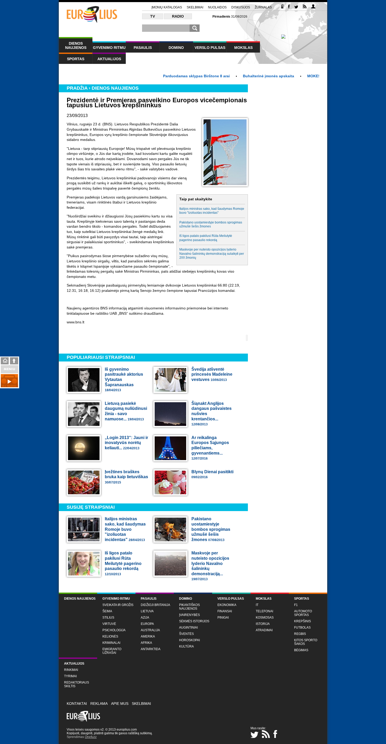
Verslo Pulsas (210, 47)
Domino (176, 47)
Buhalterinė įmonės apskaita (252, 76)
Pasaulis (143, 47)
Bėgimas (301, 650)
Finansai (224, 611)
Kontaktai (77, 703)
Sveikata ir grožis (117, 605)
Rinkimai (71, 670)
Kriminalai (111, 643)
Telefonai (264, 611)
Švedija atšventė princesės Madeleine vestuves (211, 374)
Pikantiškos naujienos (189, 606)
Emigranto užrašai (111, 651)
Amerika (148, 636)
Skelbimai (195, 7)
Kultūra (186, 646)
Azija (145, 617)
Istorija (263, 624)
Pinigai (223, 617)
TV (152, 16)
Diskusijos (240, 7)
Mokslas (243, 47)
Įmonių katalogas (167, 7)
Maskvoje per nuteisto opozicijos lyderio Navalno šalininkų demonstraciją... (210, 566)
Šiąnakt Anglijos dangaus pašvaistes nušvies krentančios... (211, 413)
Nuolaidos (217, 7)
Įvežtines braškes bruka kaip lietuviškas (126, 477)
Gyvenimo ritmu (109, 47)
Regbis (300, 634)
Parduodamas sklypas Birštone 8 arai (180, 76)
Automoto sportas (303, 613)
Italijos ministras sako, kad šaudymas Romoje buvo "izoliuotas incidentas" (211, 211)
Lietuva (147, 611)
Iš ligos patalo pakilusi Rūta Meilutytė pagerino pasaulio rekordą (205, 238)
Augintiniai (188, 627)
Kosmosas (265, 617)
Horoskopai (189, 640)
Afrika (146, 643)
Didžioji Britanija (155, 605)
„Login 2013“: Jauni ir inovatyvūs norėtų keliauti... (126, 442)
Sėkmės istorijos (194, 621)
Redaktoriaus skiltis (76, 684)
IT (257, 605)
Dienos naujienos (75, 45)
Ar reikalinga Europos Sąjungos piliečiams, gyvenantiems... (210, 447)
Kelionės (110, 636)
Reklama (99, 703)
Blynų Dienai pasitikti (212, 474)
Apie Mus (119, 703)
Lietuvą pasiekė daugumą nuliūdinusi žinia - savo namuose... (126, 411)
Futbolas (302, 627)
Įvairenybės (189, 615)
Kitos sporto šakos (305, 642)
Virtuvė (109, 624)
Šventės (186, 634)
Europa (147, 624)
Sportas (75, 59)
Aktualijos (109, 59)
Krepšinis (302, 621)
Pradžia (77, 88)
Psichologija (114, 630)
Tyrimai (70, 676)
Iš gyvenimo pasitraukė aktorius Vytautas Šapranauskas (124, 379)
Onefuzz (91, 737)
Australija (150, 630)
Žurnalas (263, 7)
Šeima (107, 611)
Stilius (108, 617)
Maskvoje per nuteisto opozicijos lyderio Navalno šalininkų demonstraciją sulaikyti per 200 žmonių (211, 253)
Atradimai (264, 630)
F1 (296, 605)
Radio (178, 16)
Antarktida (150, 649)
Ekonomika (226, 605)
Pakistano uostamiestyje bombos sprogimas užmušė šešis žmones (210, 224)
